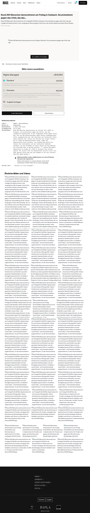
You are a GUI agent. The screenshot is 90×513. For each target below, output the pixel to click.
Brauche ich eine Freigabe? (24, 165)
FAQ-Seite (45, 162)
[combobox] (61, 3)
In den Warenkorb (16, 113)
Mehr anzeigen (5, 25)
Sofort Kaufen (49, 113)
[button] (71, 219)
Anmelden (83, 3)
